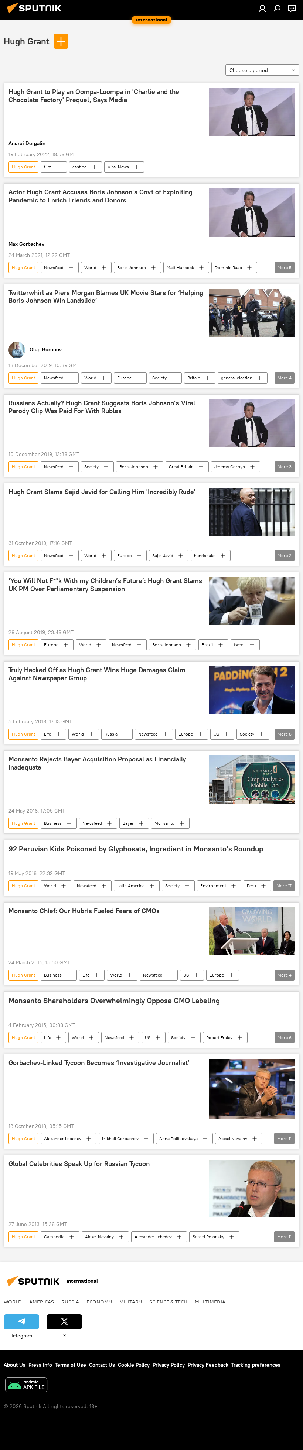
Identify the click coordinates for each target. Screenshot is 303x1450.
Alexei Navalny (232, 1138)
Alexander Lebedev (62, 1138)
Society (159, 378)
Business (53, 823)
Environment (213, 885)
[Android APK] (26, 1385)
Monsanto (164, 823)
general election (236, 378)
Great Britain (181, 466)
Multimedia (210, 1301)
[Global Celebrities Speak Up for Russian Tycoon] (252, 1188)
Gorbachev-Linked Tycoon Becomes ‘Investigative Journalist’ (99, 1063)
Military (130, 1301)
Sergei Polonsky (208, 1236)
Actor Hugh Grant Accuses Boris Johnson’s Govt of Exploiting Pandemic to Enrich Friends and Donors (100, 196)
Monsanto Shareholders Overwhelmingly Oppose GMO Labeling (114, 1000)
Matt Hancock (180, 267)
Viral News (118, 167)
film (48, 167)
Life (47, 734)
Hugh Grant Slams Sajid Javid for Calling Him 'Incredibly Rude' (101, 492)
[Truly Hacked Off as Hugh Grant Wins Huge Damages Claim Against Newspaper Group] (252, 690)
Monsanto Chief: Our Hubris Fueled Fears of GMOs (84, 911)
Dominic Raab (228, 267)
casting (79, 167)
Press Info (40, 1365)
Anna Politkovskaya (178, 1138)
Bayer (128, 823)
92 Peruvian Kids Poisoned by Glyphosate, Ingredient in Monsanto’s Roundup (135, 848)
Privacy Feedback (208, 1365)
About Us (14, 1365)
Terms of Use (70, 1365)
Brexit (207, 644)
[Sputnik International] (36, 14)
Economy (99, 1301)
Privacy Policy (169, 1365)
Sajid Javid (162, 555)
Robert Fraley (219, 1037)
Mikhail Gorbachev (120, 1138)
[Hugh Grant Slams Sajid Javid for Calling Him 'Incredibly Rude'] (252, 512)
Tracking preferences (255, 1365)
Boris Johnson (131, 267)
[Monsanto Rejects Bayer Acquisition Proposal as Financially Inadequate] (252, 779)
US (216, 734)
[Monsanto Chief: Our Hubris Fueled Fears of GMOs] (252, 931)
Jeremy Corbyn (229, 466)
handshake (204, 555)
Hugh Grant (27, 41)
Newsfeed (54, 267)
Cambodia (54, 1236)
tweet (239, 644)
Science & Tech (168, 1301)
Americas (41, 1301)
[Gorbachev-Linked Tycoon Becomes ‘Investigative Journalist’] (252, 1089)
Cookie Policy (134, 1365)
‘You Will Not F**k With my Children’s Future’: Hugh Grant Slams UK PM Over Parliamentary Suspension (105, 585)
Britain (193, 378)
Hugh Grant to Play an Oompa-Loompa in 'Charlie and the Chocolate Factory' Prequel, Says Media (93, 96)
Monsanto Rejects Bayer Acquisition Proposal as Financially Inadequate (97, 763)
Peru (251, 885)
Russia (111, 734)
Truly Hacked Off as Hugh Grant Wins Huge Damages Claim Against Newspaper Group (96, 674)
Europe (124, 378)
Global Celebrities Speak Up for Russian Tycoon (79, 1164)
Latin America (130, 885)
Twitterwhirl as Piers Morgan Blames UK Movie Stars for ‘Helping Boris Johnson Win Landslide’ (105, 297)
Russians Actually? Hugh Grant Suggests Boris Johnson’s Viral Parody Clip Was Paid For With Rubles (101, 407)
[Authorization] (262, 8)
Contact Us (102, 1365)
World (90, 267)
